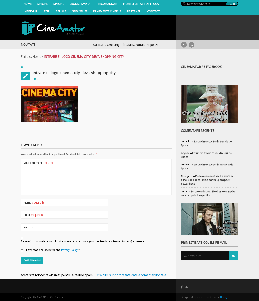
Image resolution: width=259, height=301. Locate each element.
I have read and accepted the (52, 250)
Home (28, 3)
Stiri (47, 11)
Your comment (39, 163)
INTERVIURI (31, 11)
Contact (153, 11)
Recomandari (107, 3)
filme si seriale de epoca (141, 3)
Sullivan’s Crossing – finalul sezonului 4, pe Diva (117, 45)
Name (34, 202)
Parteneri (134, 11)
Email (33, 215)
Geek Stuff (79, 11)
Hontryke (225, 297)
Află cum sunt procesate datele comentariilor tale (131, 275)
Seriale (61, 11)
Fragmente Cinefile (107, 11)
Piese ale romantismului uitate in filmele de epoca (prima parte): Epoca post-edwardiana (207, 179)
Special (42, 3)
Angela (185, 153)
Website (29, 227)
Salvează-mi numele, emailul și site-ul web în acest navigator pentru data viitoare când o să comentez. (83, 241)
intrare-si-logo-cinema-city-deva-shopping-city (74, 72)
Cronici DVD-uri (81, 3)
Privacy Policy (69, 250)
